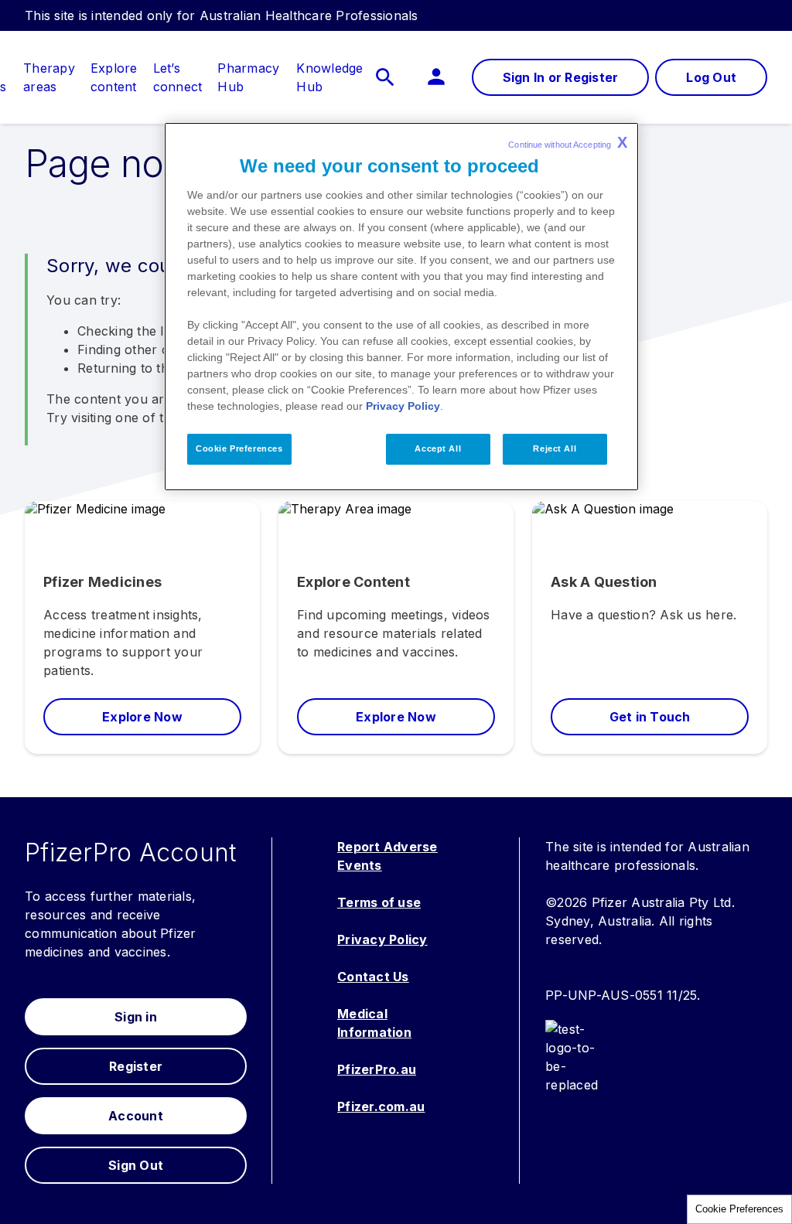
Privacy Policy (403, 406)
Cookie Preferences (739, 1209)
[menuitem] (49, 77)
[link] (49, 68)
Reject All (554, 448)
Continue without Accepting (567, 142)
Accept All (438, 448)
